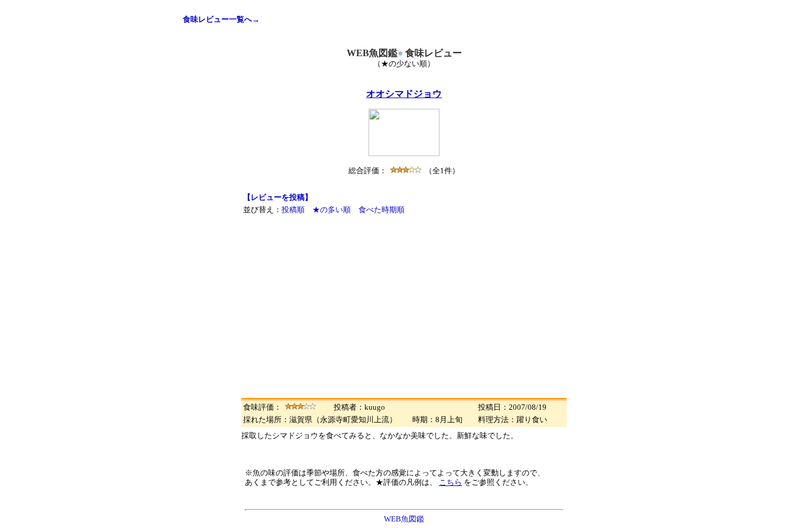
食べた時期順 (381, 209)
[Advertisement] (404, 305)
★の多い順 (331, 209)
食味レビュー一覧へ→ (221, 19)
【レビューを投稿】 (277, 197)
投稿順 (293, 209)
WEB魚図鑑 (404, 518)
